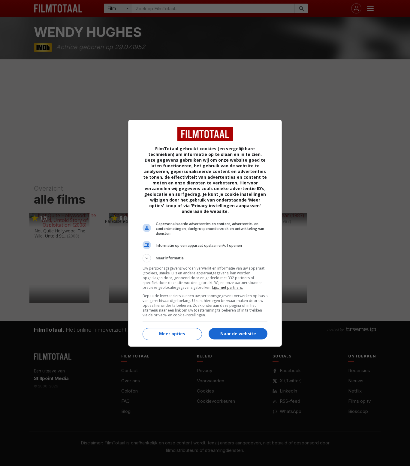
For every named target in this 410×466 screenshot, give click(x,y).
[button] (205, 258)
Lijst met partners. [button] (227, 287)
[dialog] (205, 233)
